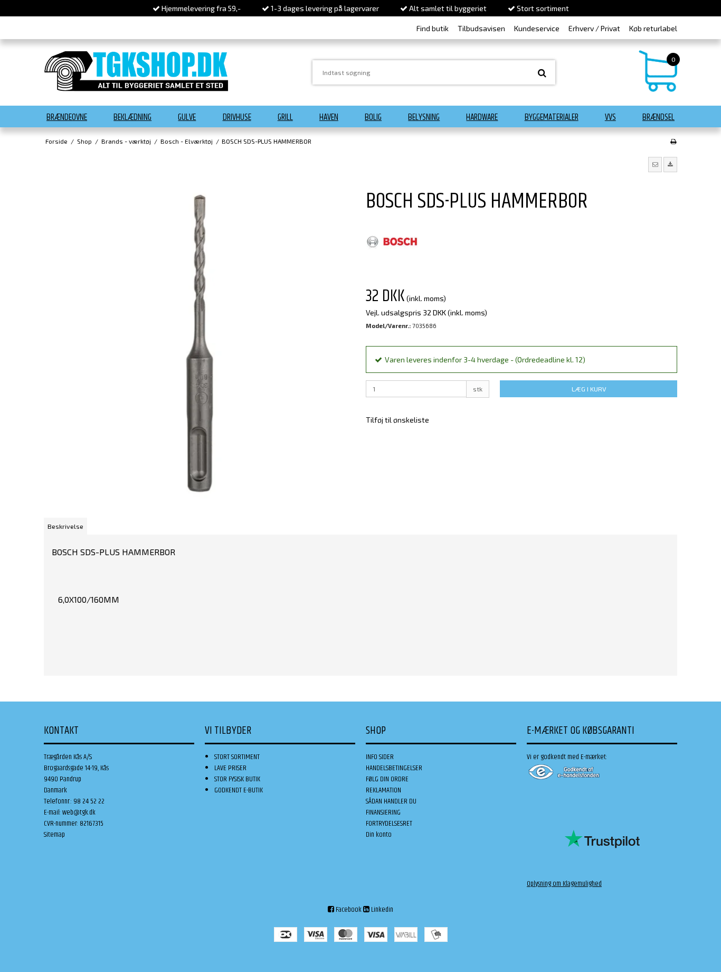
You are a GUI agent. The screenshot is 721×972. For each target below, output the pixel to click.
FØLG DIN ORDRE (387, 779)
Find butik (432, 28)
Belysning (424, 117)
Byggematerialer (551, 117)
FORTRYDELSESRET (389, 823)
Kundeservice (536, 28)
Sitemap (54, 834)
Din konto (379, 834)
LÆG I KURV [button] (589, 388)
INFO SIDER (380, 757)
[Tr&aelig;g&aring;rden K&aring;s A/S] (136, 71)
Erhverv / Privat (594, 28)
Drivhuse (237, 117)
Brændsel (658, 117)
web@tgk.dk (79, 812)
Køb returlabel (653, 28)
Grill (285, 117)
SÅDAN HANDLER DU (391, 801)
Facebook (348, 909)
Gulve (187, 117)
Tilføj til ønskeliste (397, 419)
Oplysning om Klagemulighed (564, 884)
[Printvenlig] (673, 141)
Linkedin (381, 909)
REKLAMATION (383, 790)
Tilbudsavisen (481, 28)
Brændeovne (66, 117)
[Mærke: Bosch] (392, 242)
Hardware (482, 117)
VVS (610, 117)
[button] (655, 164)
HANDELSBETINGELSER (394, 768)
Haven (328, 117)
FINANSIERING (383, 812)
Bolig (373, 117)
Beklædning (132, 117)
